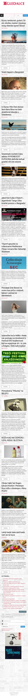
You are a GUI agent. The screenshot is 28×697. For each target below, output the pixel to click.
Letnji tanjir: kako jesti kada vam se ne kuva (13, 534)
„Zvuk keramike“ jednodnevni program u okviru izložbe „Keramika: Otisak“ (14, 603)
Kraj (12, 617)
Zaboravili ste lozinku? (6, 630)
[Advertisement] (14, 675)
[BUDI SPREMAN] (13, 652)
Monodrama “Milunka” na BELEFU (12, 392)
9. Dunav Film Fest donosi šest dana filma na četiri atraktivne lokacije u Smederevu (12, 110)
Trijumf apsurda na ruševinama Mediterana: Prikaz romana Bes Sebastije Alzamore (14, 247)
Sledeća (8, 617)
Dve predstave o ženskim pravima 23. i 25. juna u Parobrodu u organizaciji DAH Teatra (13, 587)
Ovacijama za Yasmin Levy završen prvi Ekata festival (14, 605)
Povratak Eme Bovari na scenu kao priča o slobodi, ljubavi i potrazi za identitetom (13, 291)
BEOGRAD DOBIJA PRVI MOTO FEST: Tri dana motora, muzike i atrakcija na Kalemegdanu (13, 607)
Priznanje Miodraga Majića (9, 599)
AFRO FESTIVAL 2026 (8, 594)
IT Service (15, 694)
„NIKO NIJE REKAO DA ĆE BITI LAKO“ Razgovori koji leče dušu (14, 584)
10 (4, 617)
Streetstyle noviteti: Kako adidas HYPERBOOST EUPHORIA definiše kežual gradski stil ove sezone (13, 158)
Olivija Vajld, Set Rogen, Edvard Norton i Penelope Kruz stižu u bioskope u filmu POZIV (14, 487)
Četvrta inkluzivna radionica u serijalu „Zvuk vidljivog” (14, 600)
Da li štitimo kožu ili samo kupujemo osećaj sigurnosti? (12, 579)
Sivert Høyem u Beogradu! (13, 72)
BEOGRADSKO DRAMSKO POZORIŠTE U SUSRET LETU (14, 596)
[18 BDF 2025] (13, 639)
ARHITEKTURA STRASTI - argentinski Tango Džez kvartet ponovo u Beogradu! (13, 200)
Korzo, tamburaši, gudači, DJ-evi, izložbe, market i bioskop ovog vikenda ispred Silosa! (14, 23)
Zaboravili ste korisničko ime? (7, 629)
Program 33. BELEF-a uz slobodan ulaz (11, 582)
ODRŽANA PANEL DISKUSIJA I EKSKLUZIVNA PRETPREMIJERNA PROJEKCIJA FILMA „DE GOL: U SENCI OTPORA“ (14, 591)
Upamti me (5, 626)
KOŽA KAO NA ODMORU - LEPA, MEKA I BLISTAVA (13, 439)
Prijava (22, 626)
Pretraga (25, 15)
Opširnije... (5, 68)
